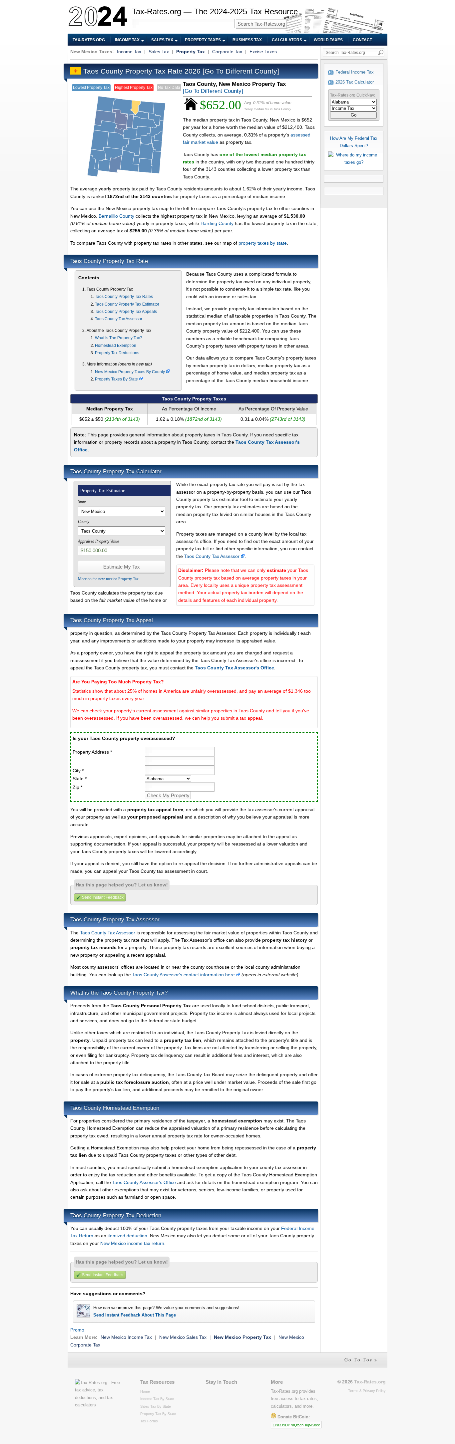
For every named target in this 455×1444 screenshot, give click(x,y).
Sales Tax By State (155, 1406)
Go (353, 115)
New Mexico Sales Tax (183, 1337)
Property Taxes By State (117, 379)
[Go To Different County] (241, 71)
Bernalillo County (116, 216)
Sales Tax (162, 40)
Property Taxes (203, 40)
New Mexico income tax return (132, 1243)
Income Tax (127, 40)
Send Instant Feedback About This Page (134, 1315)
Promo (77, 1329)
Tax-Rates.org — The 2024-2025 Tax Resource (215, 11)
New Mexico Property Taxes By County (130, 371)
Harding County (217, 223)
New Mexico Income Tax (126, 1337)
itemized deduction (127, 1235)
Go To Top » (360, 1359)
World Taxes (328, 40)
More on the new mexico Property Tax (108, 579)
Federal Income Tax (354, 72)
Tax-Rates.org (89, 40)
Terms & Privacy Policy (367, 1391)
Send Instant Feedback (103, 897)
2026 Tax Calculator (354, 82)
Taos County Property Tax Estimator (127, 304)
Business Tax (247, 40)
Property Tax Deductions (117, 353)
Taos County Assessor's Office (144, 1182)
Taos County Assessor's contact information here (184, 974)
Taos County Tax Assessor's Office (234, 667)
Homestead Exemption (115, 345)
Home (145, 1391)
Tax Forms (149, 1421)
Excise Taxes (263, 51)
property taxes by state (262, 243)
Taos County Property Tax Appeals (126, 311)
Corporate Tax (227, 51)
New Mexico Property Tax (242, 1337)
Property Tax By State (158, 1414)
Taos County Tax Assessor (118, 319)
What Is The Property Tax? (118, 338)
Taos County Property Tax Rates (124, 296)
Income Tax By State (157, 1399)
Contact (362, 40)
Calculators (287, 40)
